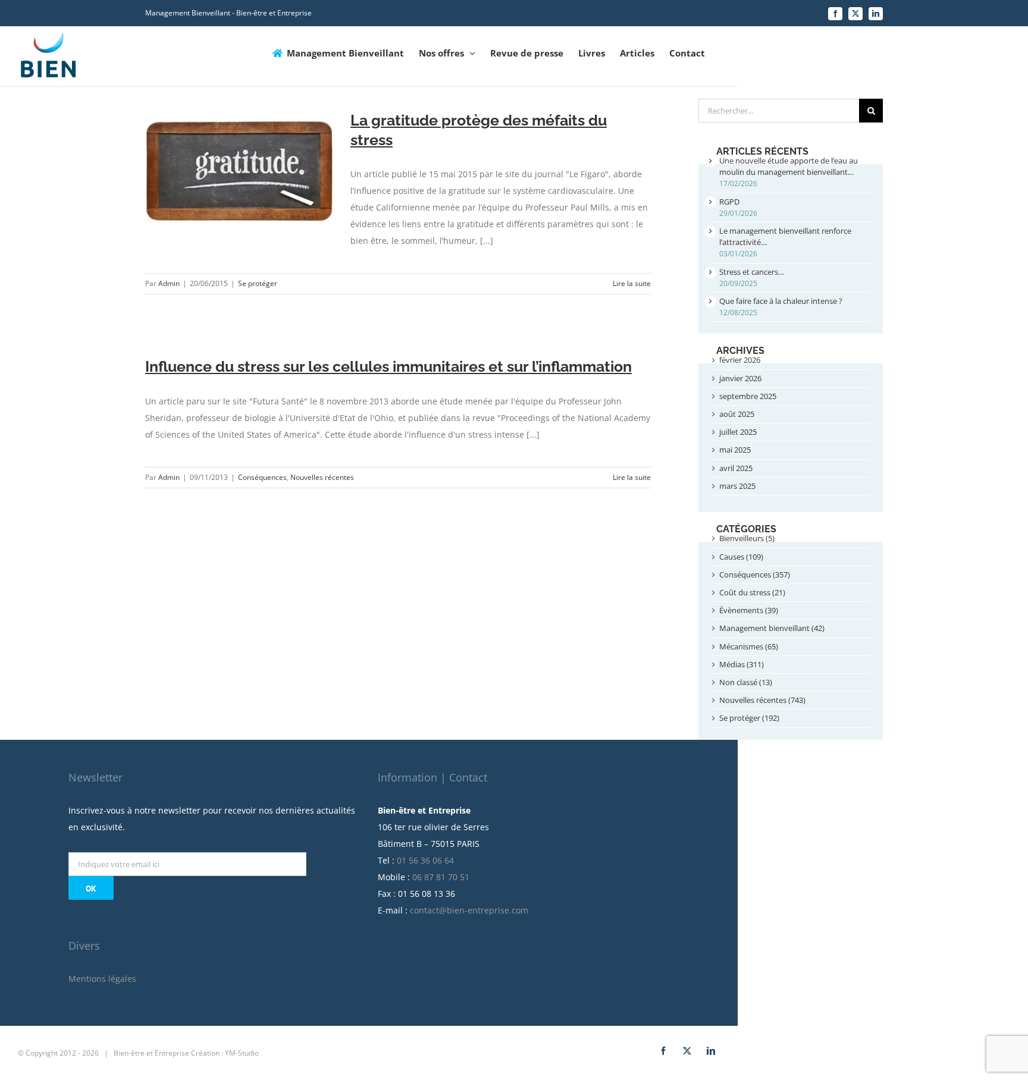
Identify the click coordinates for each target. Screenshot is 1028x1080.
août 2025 (736, 414)
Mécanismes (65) (748, 646)
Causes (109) (741, 556)
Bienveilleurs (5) (747, 538)
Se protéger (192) (749, 717)
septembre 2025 (747, 396)
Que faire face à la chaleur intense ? (780, 301)
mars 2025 (737, 486)
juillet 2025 (738, 431)
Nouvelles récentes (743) (762, 700)
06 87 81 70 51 (440, 877)
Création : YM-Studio (225, 1053)
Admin (169, 283)
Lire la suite (632, 283)
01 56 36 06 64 (425, 860)
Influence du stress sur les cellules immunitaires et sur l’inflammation (388, 366)
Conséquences (262, 477)
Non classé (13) (745, 682)
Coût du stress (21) (752, 592)
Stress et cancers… (751, 271)
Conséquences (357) (754, 574)
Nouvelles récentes (322, 477)
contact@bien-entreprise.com (469, 910)
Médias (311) (741, 664)
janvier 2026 (740, 378)
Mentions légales (102, 978)
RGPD (729, 201)
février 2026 (739, 359)
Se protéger (257, 283)
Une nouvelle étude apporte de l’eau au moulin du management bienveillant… (788, 166)
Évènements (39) (748, 610)
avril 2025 (736, 468)
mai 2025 (735, 449)
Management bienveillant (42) (772, 628)
